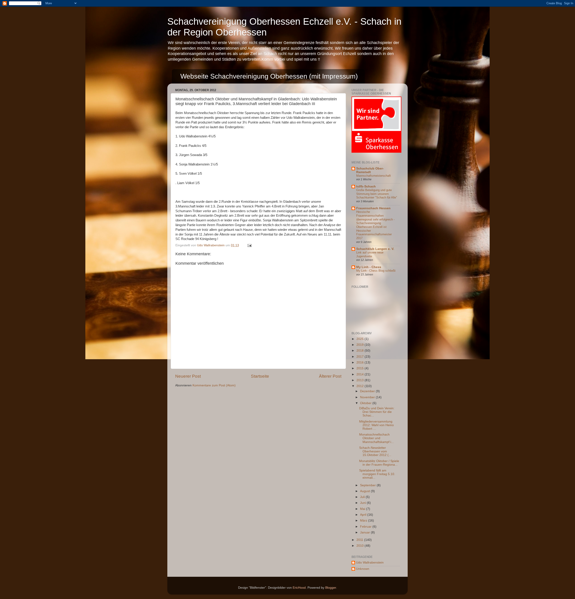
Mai (363, 509)
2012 (360, 386)
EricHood (299, 587)
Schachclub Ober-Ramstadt (370, 170)
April (363, 514)
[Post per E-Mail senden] (249, 245)
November (368, 397)
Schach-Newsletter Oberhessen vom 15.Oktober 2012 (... (375, 451)
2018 (360, 350)
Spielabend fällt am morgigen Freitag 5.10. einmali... (377, 474)
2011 (360, 540)
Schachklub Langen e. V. (375, 249)
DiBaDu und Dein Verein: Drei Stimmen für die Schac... (376, 412)
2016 (360, 362)
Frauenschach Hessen (373, 208)
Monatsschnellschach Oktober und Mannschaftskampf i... (376, 438)
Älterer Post (330, 376)
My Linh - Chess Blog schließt (376, 270)
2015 (360, 368)
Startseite (260, 376)
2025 (360, 339)
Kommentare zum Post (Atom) (214, 385)
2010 (360, 545)
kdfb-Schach (366, 186)
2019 (360, 344)
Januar (365, 532)
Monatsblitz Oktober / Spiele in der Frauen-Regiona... (379, 462)
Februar (366, 526)
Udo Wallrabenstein (370, 562)
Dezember (368, 391)
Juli (363, 497)
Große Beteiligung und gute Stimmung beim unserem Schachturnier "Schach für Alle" (376, 193)
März (364, 520)
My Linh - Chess (368, 267)
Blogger (330, 587)
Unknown (362, 568)
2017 (360, 356)
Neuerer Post (188, 376)
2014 (360, 374)
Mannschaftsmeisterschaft (373, 175)
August (365, 491)
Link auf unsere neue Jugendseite (369, 254)
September (368, 485)
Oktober (366, 403)
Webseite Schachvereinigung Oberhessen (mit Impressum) (269, 76)
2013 (360, 380)
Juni (363, 502)
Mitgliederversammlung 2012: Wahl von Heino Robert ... (376, 425)
